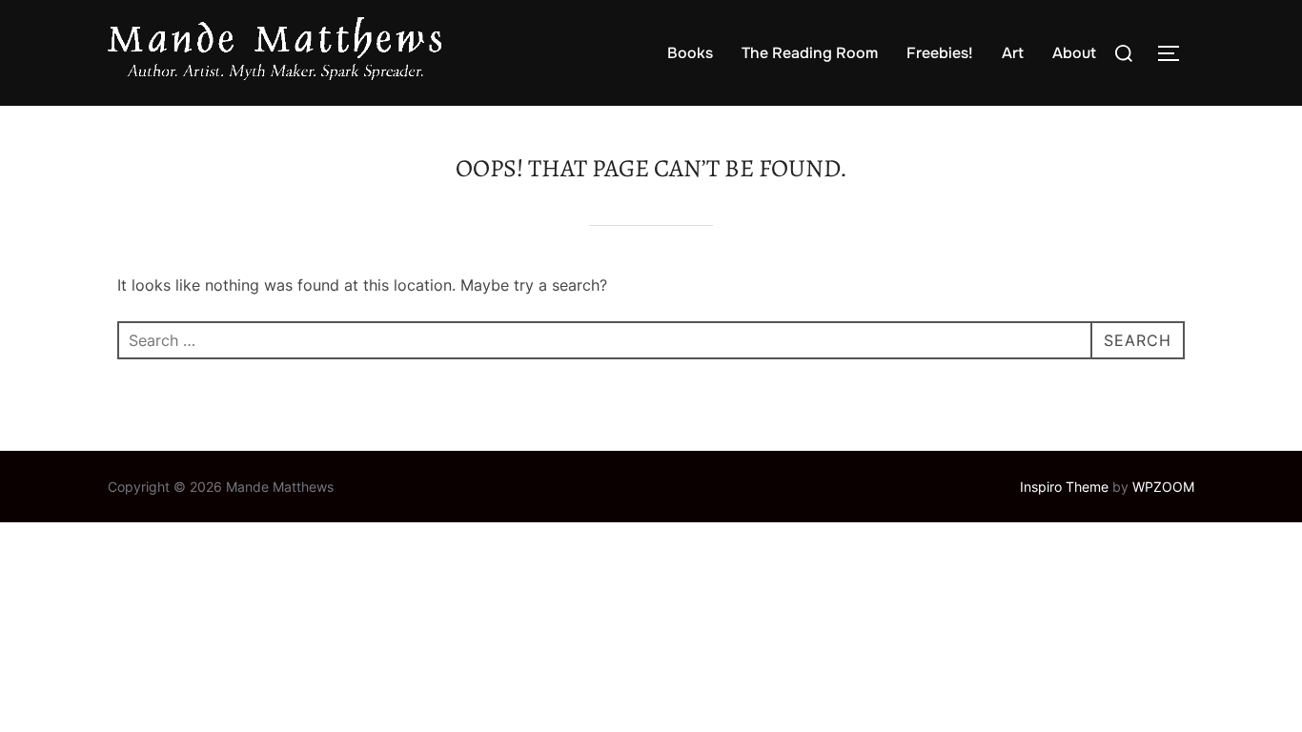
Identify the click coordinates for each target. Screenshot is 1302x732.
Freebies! (939, 53)
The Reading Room (810, 53)
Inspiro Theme (1064, 486)
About (1074, 53)
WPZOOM (1163, 486)
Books (690, 53)
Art (1013, 53)
